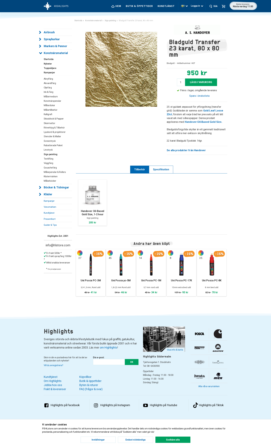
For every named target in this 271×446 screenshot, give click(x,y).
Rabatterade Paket (53, 145)
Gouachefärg (50, 167)
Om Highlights (52, 381)
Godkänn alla (173, 439)
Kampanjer (49, 201)
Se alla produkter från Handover (186, 150)
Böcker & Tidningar (56, 187)
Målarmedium (51, 96)
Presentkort (50, 219)
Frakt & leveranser (55, 389)
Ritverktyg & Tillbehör (54, 127)
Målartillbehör (50, 110)
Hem (118, 6)
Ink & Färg (48, 92)
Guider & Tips (50, 225)
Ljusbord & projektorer (55, 132)
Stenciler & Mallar (52, 136)
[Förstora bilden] (121, 69)
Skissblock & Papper (54, 118)
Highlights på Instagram (115, 405)
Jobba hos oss (53, 385)
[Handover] (197, 30)
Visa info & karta (175, 350)
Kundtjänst (166, 6)
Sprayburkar (52, 39)
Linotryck (48, 150)
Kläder (48, 194)
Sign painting (50, 154)
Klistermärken (51, 176)
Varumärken (50, 207)
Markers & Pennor (55, 46)
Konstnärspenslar (52, 101)
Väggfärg (48, 163)
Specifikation (161, 169)
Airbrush (49, 32)
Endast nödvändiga (135, 439)
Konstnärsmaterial (56, 53)
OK (131, 362)
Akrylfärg (48, 79)
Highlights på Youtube (163, 405)
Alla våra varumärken (209, 386)
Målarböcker (50, 181)
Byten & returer (88, 385)
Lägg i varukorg (201, 82)
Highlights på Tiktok (211, 405)
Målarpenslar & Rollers (55, 172)
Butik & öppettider (139, 6)
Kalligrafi (48, 114)
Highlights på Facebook (65, 405)
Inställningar (98, 439)
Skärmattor (49, 123)
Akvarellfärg (50, 83)
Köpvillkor (85, 376)
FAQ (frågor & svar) (91, 389)
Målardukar (49, 105)
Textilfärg (48, 158)
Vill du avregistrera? (53, 365)
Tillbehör (139, 169)
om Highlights (108, 347)
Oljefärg (48, 87)
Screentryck (50, 141)
